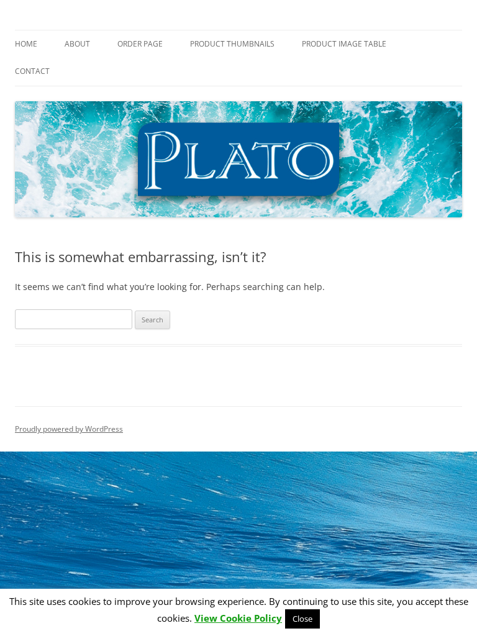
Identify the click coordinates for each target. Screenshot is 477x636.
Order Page (140, 44)
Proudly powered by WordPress (69, 429)
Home (26, 44)
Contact (32, 71)
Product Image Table (344, 44)
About (77, 44)
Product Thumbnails (232, 44)
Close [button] (302, 618)
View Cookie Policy (238, 618)
